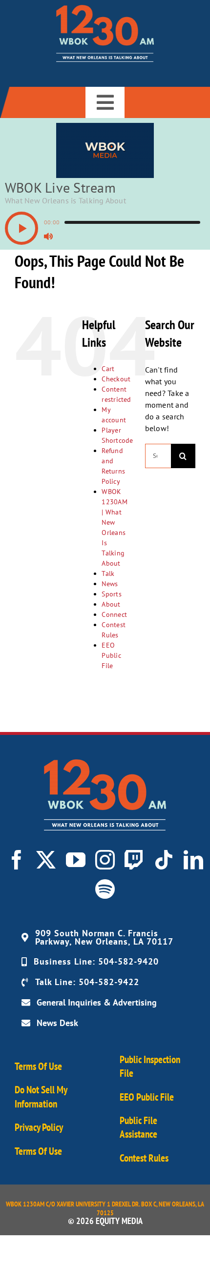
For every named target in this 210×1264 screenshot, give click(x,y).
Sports (111, 594)
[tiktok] (163, 859)
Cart (108, 368)
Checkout (116, 379)
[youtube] (75, 859)
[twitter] (46, 859)
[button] (21, 228)
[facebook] (16, 859)
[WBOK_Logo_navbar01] (105, 9)
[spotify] (105, 889)
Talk (108, 573)
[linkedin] (193, 859)
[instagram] (105, 859)
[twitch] (134, 859)
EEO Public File (111, 655)
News (110, 583)
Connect (114, 614)
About (111, 604)
